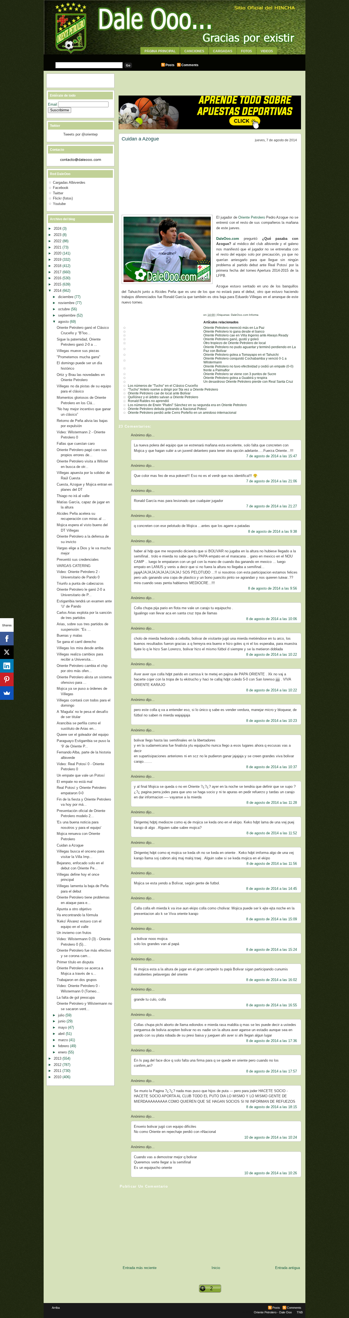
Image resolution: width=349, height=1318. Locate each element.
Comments (189, 65)
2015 (58, 284)
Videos (267, 51)
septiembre (67, 315)
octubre (64, 309)
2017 (58, 272)
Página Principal (160, 51)
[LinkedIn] (7, 666)
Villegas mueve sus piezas (78, 351)
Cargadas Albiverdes (69, 182)
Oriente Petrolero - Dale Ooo (273, 1312)
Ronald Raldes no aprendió (148, 401)
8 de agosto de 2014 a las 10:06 (271, 619)
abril (62, 1034)
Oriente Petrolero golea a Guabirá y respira (235, 378)
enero (63, 1052)
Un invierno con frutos (74, 933)
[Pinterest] (7, 679)
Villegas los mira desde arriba (80, 648)
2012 (58, 1065)
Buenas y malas (69, 635)
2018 (58, 266)
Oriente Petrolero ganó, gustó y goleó (231, 339)
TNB (300, 1312)
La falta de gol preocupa (76, 997)
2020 (58, 253)
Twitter (58, 193)
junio (62, 1021)
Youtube (59, 204)
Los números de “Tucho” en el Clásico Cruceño (163, 386)
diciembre (66, 297)
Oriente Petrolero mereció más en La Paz (233, 328)
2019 (58, 260)
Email (53, 104)
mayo (63, 1027)
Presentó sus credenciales (78, 559)
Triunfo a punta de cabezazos (80, 583)
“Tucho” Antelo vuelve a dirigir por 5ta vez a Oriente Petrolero (173, 389)
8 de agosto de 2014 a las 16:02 (271, 980)
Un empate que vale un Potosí (81, 775)
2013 (58, 1058)
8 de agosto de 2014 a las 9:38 (272, 531)
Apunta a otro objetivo (74, 909)
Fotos (246, 51)
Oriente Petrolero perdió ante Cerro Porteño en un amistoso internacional (182, 413)
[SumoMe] (7, 693)
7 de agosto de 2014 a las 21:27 (271, 506)
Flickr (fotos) (63, 198)
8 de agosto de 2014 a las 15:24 (271, 950)
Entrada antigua (287, 1268)
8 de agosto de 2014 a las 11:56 (271, 864)
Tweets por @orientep (80, 134)
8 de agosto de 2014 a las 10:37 (271, 767)
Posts (170, 65)
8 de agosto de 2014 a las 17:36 (271, 1041)
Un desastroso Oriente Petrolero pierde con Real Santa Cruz (248, 382)
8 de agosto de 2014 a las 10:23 (271, 721)
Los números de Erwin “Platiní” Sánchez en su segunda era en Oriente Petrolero (187, 405)
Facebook (60, 188)
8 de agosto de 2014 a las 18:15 (271, 1107)
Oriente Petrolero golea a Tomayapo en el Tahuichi (241, 355)
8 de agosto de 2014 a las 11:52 (271, 833)
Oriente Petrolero (251, 217)
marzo (63, 1040)
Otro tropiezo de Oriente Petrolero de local (234, 343)
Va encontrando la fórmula (77, 915)
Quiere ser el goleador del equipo (83, 734)
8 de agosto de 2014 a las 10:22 (271, 654)
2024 (58, 228)
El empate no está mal (74, 782)
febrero (64, 1046)
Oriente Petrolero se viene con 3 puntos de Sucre (239, 374)
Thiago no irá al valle (73, 496)
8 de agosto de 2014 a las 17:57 (271, 1071)
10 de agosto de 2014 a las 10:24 (270, 1137)
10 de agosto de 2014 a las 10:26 (270, 1173)
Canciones (194, 51)
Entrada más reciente (140, 1268)
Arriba (56, 1307)
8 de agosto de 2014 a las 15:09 (271, 919)
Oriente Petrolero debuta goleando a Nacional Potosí (167, 409)
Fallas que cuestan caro (76, 444)
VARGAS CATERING (74, 566)
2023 (58, 235)
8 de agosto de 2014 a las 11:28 (271, 803)
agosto (64, 322)
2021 (58, 247)
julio (61, 1015)
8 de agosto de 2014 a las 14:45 (271, 889)
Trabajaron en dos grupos (77, 980)
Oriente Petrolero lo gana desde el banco (233, 331)
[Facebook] (7, 638)
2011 (58, 1071)
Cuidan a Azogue (140, 139)
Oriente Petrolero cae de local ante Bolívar (159, 393)
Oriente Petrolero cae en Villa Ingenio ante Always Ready (245, 335)
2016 (58, 278)
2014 (58, 291)
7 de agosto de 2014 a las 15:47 (271, 456)
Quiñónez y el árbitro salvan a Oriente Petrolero (163, 397)
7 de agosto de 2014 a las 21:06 (271, 481)
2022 (58, 241)
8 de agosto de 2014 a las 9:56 (272, 588)
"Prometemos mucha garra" (78, 357)
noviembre (67, 303)
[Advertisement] (174, 56)
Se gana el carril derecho (76, 642)
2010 (58, 1077)
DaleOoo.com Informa (244, 314)
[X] (7, 652)
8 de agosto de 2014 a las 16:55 (271, 1005)
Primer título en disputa (75, 962)
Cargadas (222, 51)
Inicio (216, 1268)
